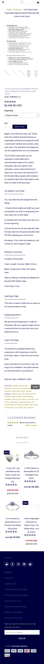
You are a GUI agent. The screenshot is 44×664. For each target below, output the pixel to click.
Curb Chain (30, 399)
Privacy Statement (13, 612)
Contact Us (10, 584)
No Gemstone (9, 407)
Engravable (14, 402)
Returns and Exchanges (16, 595)
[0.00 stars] (11, 484)
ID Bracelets (16, 391)
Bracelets (7, 388)
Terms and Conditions (15, 589)
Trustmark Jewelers (19, 646)
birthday (30, 396)
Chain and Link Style (19, 399)
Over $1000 (19, 407)
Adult (25, 396)
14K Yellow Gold (27, 394)
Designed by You (12, 601)
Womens (29, 391)
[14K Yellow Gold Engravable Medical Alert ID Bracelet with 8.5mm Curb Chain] (22, 45)
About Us (8, 578)
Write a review (31, 425)
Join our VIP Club (13, 618)
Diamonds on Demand (15, 606)
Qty (6, 123)
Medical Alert (28, 405)
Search (7, 572)
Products (17, 9)
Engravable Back (24, 402)
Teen (25, 407)
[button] (10, 101)
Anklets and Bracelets (20, 386)
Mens (23, 391)
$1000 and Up (16, 394)
